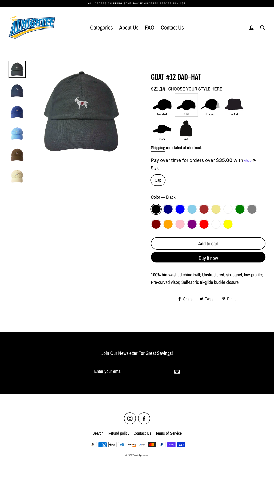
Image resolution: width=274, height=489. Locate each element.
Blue (180, 209)
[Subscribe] (176, 371)
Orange (168, 224)
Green (240, 209)
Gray (252, 209)
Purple (192, 224)
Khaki (216, 209)
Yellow (228, 224)
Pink (180, 224)
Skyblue (192, 209)
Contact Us (172, 27)
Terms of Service (168, 433)
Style (155, 167)
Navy (168, 209)
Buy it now (208, 258)
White (216, 224)
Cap (158, 180)
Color (163, 197)
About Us (128, 27)
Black (156, 209)
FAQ (149, 27)
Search (97, 433)
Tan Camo (228, 209)
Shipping (158, 147)
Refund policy (118, 433)
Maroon (156, 224)
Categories (101, 27)
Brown (204, 209)
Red (204, 224)
